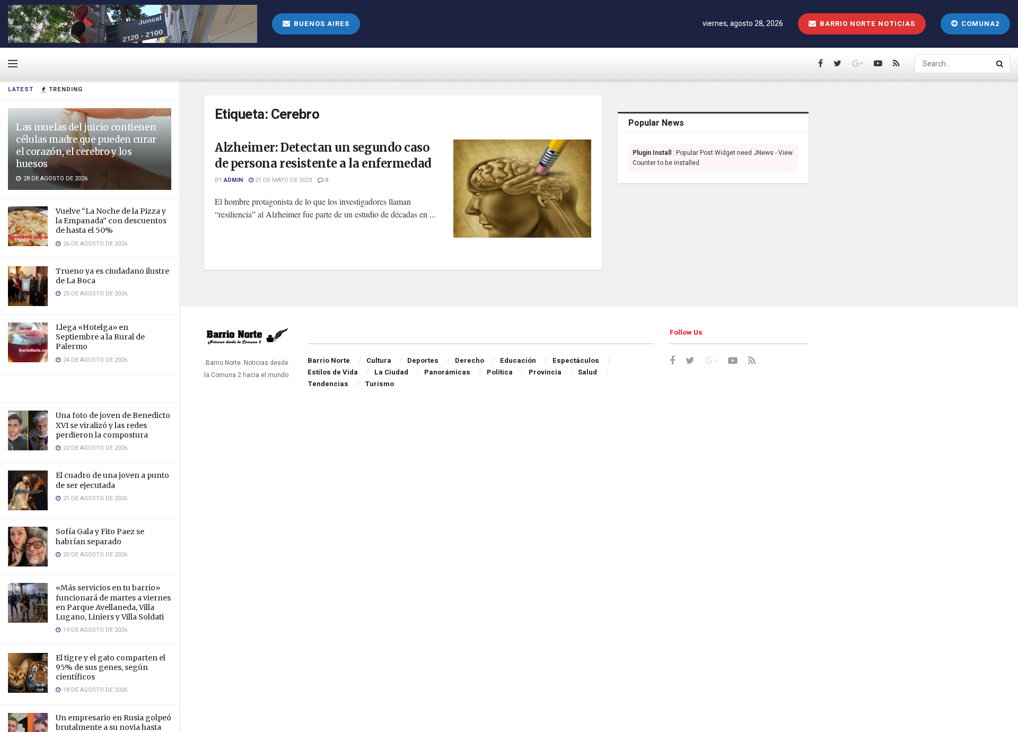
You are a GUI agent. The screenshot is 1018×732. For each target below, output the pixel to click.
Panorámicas (447, 372)
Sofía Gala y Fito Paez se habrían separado (100, 536)
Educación (518, 360)
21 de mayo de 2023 (282, 180)
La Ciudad (391, 372)
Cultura (378, 360)
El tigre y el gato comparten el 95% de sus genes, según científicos (110, 667)
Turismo (379, 384)
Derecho (469, 360)
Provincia (545, 372)
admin (233, 180)
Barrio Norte (329, 360)
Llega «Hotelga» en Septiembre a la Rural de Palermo (100, 337)
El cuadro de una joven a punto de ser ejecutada (112, 480)
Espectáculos (575, 360)
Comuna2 (979, 24)
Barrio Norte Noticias (866, 24)
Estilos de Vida (333, 372)
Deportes (422, 360)
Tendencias (328, 384)
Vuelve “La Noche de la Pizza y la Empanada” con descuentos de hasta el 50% (111, 220)
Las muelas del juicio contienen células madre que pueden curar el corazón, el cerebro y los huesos (86, 145)
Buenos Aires (320, 24)
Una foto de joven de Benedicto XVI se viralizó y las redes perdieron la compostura (113, 425)
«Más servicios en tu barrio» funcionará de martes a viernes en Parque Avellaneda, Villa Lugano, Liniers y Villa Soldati (113, 602)
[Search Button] (1000, 63)
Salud (587, 372)
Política (500, 372)
